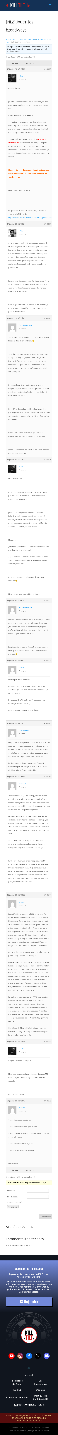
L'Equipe (40, 1390)
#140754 (47, 1041)
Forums (15, 39)
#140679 (47, 318)
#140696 (47, 459)
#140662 (47, 69)
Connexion (12, 1207)
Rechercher (46, 1216)
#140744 (47, 895)
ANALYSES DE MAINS (27, 39)
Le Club (17, 1390)
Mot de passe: (12, 1197)
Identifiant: (11, 1191)
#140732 (47, 776)
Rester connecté (15, 1202)
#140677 (47, 224)
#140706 (47, 660)
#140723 (47, 723)
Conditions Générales (17, 1397)
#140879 (47, 1101)
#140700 (47, 600)
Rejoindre (30, 1301)
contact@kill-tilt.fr (31, 1404)
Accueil (8, 39)
